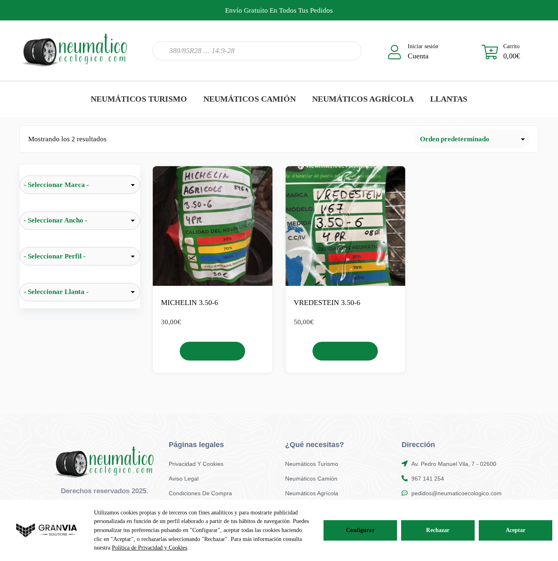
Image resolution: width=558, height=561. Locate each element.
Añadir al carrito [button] (213, 351)
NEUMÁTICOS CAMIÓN (249, 98)
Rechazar (437, 530)
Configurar (360, 530)
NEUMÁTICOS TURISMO (139, 98)
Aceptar (516, 530)
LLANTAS (448, 98)
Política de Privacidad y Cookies (149, 548)
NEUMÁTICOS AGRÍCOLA (363, 98)
